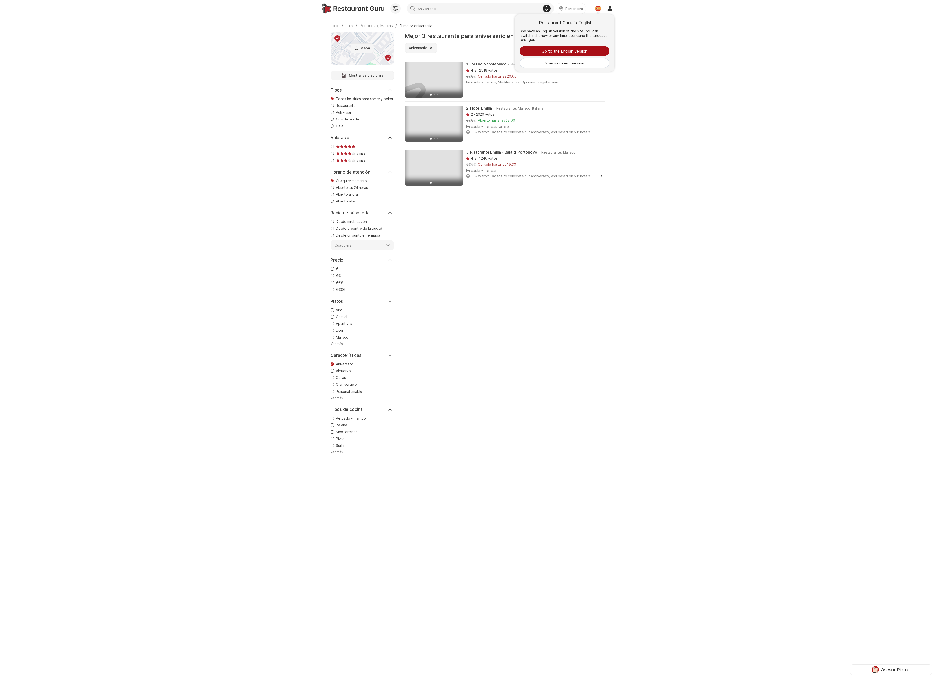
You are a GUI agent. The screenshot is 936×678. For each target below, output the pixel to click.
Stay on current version (564, 63)
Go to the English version (564, 51)
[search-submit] (413, 8)
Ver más (337, 344)
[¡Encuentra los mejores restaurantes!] (353, 8)
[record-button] (547, 8)
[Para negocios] (395, 8)
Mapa (365, 48)
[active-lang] (598, 8)
